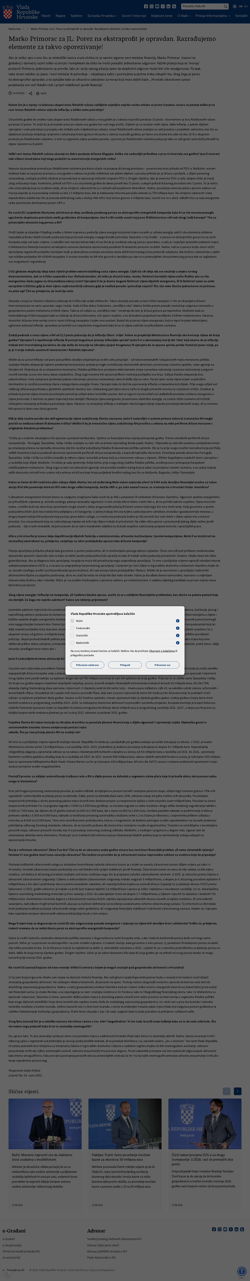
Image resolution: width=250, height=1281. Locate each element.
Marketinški (82, 642)
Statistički (82, 635)
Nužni (79, 620)
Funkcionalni (83, 628)
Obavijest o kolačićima (162, 650)
